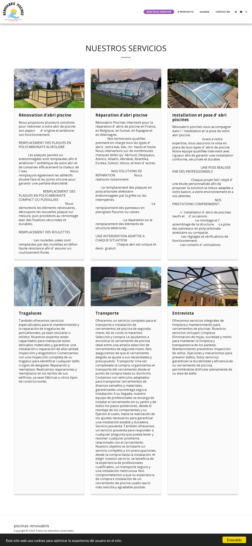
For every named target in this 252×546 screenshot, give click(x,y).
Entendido (234, 539)
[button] (241, 12)
